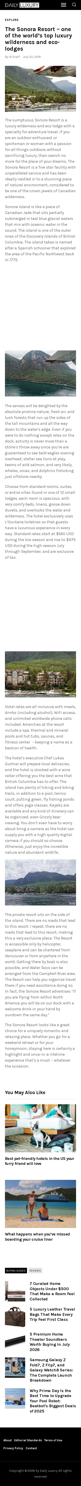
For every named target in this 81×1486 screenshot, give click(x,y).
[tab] (16, 1270)
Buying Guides (16, 1270)
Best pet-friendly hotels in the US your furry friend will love (39, 1161)
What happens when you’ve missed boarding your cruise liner (37, 1237)
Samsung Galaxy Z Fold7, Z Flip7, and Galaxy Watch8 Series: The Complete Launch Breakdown (51, 1370)
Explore (12, 20)
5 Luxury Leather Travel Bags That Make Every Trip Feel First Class (52, 1314)
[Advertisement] (40, 308)
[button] (40, 89)
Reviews (35, 1270)
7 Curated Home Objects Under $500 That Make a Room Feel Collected (52, 1291)
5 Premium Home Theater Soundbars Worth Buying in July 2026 (50, 1342)
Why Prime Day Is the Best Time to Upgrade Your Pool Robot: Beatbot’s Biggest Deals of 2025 (53, 1401)
